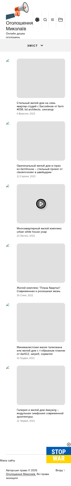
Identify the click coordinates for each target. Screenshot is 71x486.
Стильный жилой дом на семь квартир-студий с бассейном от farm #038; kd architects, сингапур (40, 106)
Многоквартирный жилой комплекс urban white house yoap (39, 230)
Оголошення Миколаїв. (21, 474)
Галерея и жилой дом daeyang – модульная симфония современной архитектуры (40, 413)
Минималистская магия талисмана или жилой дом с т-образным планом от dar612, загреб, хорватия (41, 350)
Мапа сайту (7, 460)
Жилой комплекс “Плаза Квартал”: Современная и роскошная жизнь (39, 289)
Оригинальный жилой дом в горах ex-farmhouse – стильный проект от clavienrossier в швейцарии (40, 169)
